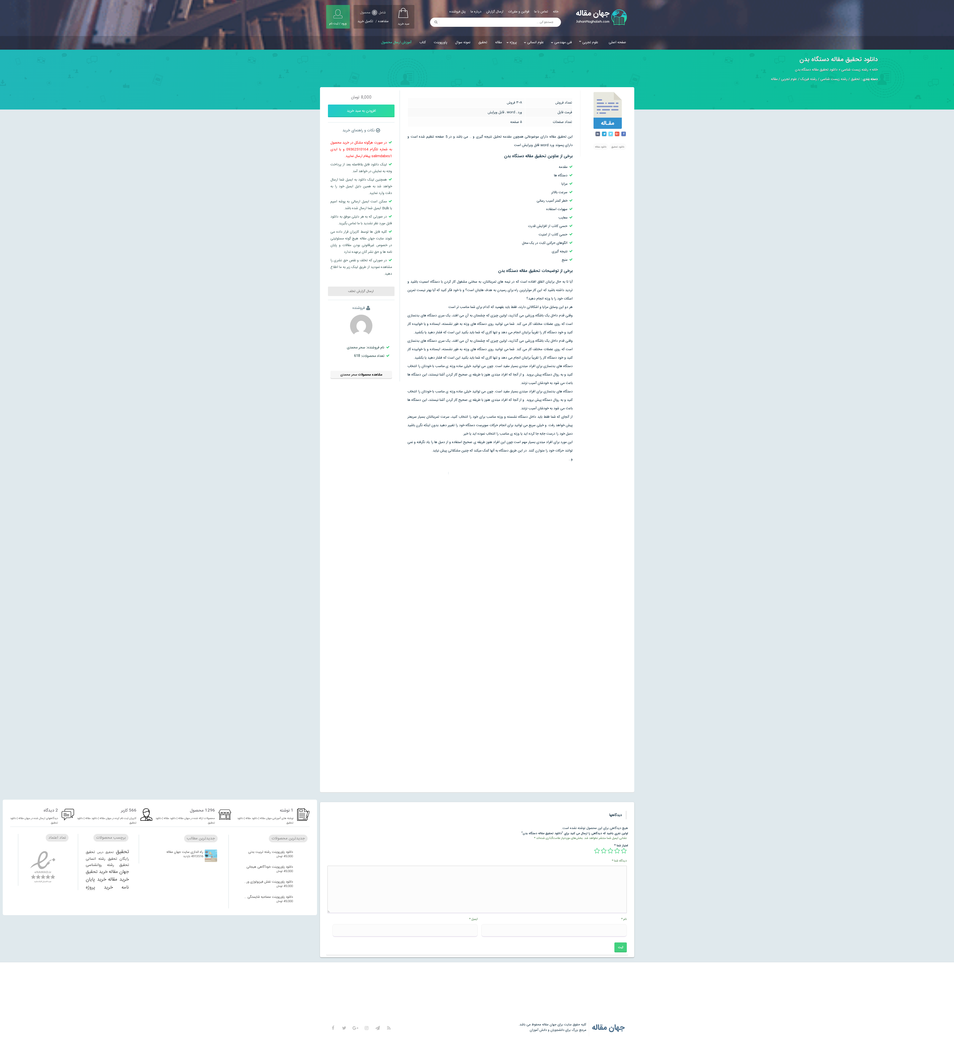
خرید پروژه (99, 887)
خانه (555, 11)
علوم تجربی (590, 42)
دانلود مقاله (600, 147)
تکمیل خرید (365, 21)
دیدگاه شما (619, 860)
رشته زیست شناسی (854, 70)
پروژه (513, 42)
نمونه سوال (462, 42)
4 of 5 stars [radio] (604, 851)
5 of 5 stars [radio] (597, 851)
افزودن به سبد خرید (361, 111)
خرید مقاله (118, 880)
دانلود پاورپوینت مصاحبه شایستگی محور (268, 897)
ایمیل (473, 919)
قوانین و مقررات (518, 11)
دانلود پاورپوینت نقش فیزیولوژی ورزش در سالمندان (268, 881)
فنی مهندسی (563, 42)
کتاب (422, 42)
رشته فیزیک (808, 79)
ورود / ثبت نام (338, 23)
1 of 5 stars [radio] (624, 851)
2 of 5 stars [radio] (617, 851)
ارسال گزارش (494, 11)
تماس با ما (541, 11)
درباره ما (476, 11)
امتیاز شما (621, 845)
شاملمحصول (373, 12)
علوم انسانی (535, 42)
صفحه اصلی (617, 42)
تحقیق (482, 42)
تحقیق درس (105, 852)
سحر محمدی (348, 374)
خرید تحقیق (97, 872)
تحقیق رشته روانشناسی (107, 865)
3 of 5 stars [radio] (610, 851)
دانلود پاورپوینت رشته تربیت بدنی (270, 852)
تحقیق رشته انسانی (101, 859)
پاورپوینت (440, 42)
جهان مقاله (119, 872)
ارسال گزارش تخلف (361, 291)
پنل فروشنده (457, 11)
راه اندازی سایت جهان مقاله (184, 852)
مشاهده (383, 21)
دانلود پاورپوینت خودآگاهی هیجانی (269, 866)
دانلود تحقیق (617, 147)
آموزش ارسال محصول (396, 42)
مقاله (498, 42)
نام (624, 919)
